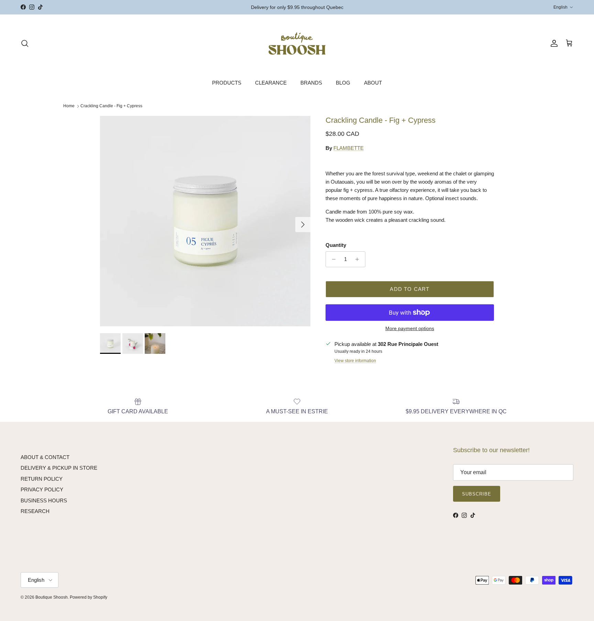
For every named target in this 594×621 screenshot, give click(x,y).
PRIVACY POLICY (42, 489)
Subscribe (476, 494)
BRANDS (311, 83)
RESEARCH (35, 511)
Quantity (336, 245)
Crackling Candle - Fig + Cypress (111, 106)
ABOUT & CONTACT (45, 457)
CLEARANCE (271, 83)
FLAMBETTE (348, 148)
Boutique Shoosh (51, 597)
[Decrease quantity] (332, 259)
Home (69, 106)
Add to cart (409, 289)
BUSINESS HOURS (44, 500)
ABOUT (373, 83)
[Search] (25, 43)
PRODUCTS (226, 83)
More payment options (409, 328)
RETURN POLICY (42, 479)
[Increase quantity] (359, 259)
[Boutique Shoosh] (297, 43)
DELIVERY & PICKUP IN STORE (59, 468)
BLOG (343, 83)
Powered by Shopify (88, 597)
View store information (355, 360)
